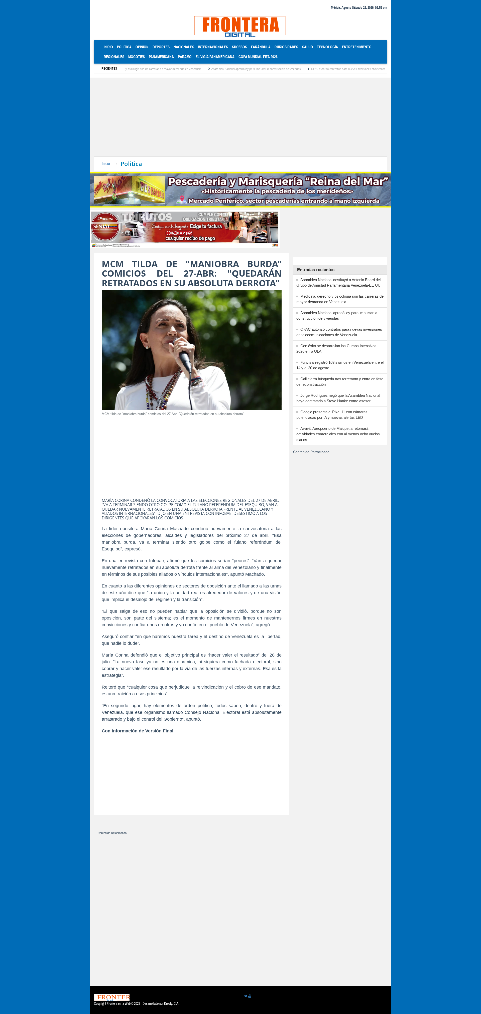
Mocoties (136, 56)
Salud (307, 47)
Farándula (261, 47)
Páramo (185, 56)
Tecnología (327, 47)
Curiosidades (286, 47)
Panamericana (161, 56)
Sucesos (239, 47)
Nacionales (184, 47)
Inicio (109, 46)
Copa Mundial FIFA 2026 (258, 56)
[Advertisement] (240, 119)
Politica (124, 47)
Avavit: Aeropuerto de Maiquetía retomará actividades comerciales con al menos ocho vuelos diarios (338, 434)
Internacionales (213, 47)
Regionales (114, 56)
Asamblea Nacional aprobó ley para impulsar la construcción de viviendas (225, 69)
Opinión (142, 47)
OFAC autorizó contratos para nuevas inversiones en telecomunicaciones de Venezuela (333, 69)
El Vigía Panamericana (215, 56)
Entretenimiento (357, 47)
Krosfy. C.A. (171, 1003)
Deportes (161, 47)
